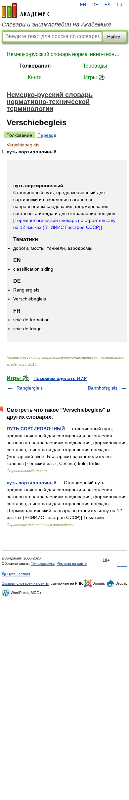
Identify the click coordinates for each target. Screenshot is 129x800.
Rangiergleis (30, 388)
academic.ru (25, 10)
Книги (35, 77)
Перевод (46, 135)
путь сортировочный (32, 482)
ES (107, 5)
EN (83, 5)
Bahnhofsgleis (102, 388)
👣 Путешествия (16, 574)
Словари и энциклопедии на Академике (56, 24)
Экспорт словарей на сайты (25, 583)
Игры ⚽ (94, 77)
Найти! (114, 36)
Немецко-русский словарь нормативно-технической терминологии (64, 54)
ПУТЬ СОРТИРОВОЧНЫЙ (36, 428)
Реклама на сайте (72, 563)
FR (119, 5)
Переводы (94, 66)
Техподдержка (43, 563)
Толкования (35, 66)
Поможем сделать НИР (60, 378)
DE (95, 5)
